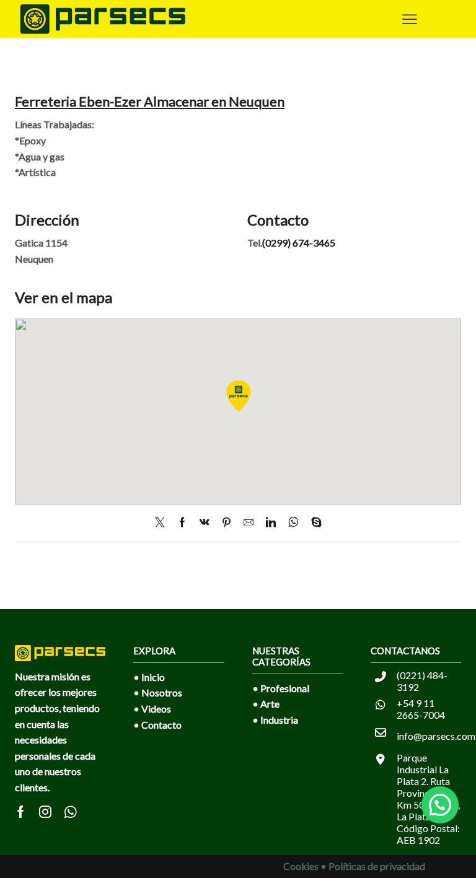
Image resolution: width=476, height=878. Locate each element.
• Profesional (280, 688)
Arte (270, 703)
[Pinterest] (226, 522)
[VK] (204, 522)
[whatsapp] (293, 522)
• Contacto (157, 725)
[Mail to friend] (248, 522)
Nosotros (161, 692)
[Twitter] (163, 522)
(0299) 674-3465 (298, 242)
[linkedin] (271, 522)
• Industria (275, 720)
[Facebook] (182, 522)
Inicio (153, 677)
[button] (440, 804)
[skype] (313, 522)
